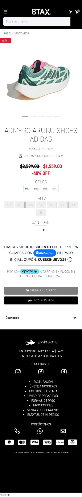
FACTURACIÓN (43, 382)
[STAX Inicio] (41, 12)
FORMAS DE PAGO (43, 401)
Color (41, 181)
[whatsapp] (40, 431)
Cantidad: (41, 222)
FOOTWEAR (22, 33)
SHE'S (7, 33)
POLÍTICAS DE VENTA (43, 391)
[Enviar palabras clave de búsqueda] (74, 21)
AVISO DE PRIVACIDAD (43, 396)
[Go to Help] (64, 431)
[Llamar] (18, 431)
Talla (41, 198)
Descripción (12, 317)
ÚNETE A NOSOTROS (43, 386)
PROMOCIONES (43, 405)
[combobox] (41, 21)
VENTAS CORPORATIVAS (43, 410)
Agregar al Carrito (43, 290)
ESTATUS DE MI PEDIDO (43, 415)
